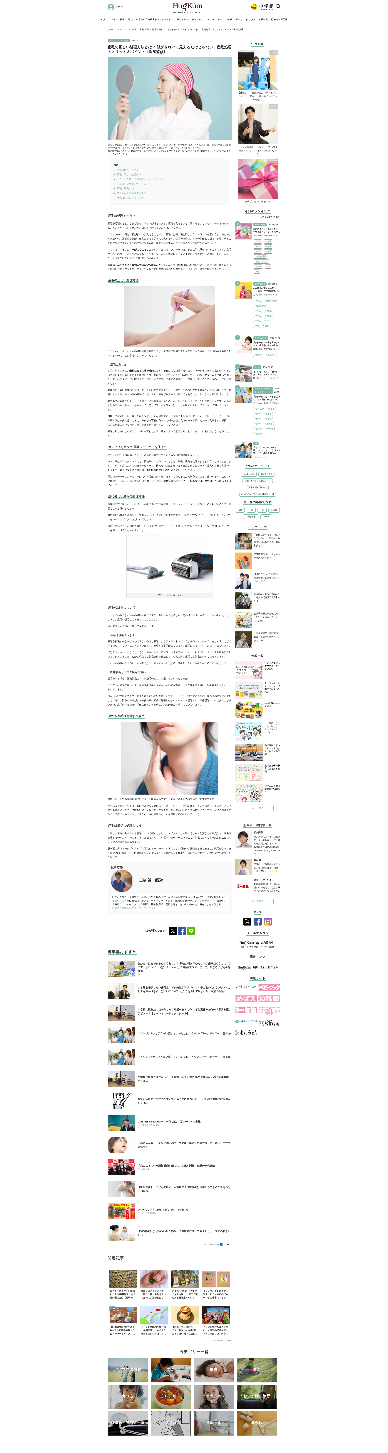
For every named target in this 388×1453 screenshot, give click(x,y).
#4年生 (268, 246)
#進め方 (258, 266)
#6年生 (257, 251)
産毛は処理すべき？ (128, 169)
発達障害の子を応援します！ (257, 481)
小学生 (266, 517)
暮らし (239, 19)
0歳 (240, 510)
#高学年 (258, 434)
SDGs (220, 19)
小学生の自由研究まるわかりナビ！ (154, 19)
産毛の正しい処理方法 (129, 174)
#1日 (268, 266)
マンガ (210, 19)
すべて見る (258, 901)
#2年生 (268, 241)
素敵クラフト (266, 474)
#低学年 (258, 429)
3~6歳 (274, 510)
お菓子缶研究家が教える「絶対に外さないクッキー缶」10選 (267, 617)
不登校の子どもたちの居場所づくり (257, 494)
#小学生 (268, 424)
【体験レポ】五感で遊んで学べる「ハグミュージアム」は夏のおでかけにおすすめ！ (258, 96)
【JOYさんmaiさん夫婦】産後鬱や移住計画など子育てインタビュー (267, 578)
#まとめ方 (270, 355)
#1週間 (266, 325)
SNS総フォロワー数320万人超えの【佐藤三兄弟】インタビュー (267, 597)
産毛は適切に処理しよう (130, 198)
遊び (130, 19)
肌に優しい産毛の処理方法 (131, 184)
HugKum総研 (249, 474)
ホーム (111, 29)
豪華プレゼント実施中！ (258, 201)
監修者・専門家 (279, 19)
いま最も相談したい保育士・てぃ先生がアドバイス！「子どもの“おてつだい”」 (258, 151)
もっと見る (258, 808)
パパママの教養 (116, 19)
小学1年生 (251, 517)
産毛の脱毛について (128, 188)
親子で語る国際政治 (257, 487)
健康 (229, 19)
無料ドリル (183, 19)
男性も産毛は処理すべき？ (131, 193)
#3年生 (257, 246)
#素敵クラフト (261, 261)
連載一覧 (263, 19)
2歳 (262, 510)
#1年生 (257, 241)
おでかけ (250, 19)
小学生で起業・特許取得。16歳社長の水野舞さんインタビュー (267, 637)
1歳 (251, 510)
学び (102, 19)
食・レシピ (198, 19)
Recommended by (211, 1244)
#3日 (256, 271)
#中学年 (269, 429)
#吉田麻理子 (260, 256)
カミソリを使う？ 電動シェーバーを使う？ (140, 179)
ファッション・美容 (126, 29)
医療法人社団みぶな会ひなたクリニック (134, 908)
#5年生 (268, 251)
